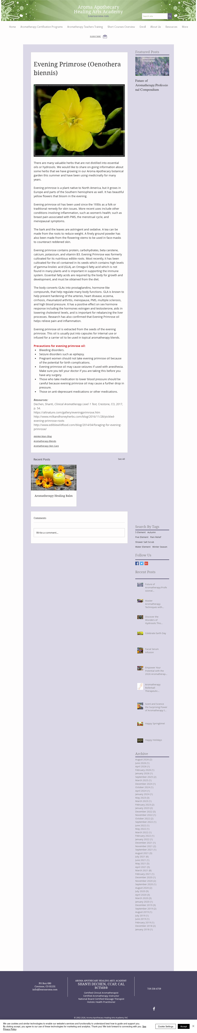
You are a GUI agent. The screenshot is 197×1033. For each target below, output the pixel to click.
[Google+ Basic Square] (146, 563)
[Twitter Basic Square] (141, 563)
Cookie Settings (165, 1026)
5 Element (140, 532)
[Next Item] (164, 66)
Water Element (143, 546)
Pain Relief (155, 537)
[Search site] (170, 16)
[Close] (193, 1026)
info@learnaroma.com (44, 989)
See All (121, 459)
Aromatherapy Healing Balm (54, 495)
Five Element (141, 537)
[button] (155, 26)
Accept (183, 1026)
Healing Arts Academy (98, 11)
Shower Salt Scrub (144, 542)
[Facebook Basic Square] (137, 563)
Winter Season (159, 546)
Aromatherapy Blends (45, 441)
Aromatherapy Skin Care (46, 445)
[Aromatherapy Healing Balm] (53, 477)
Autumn (151, 532)
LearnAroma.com (98, 16)
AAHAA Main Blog (43, 436)
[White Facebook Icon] (154, 1008)
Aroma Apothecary (98, 7)
